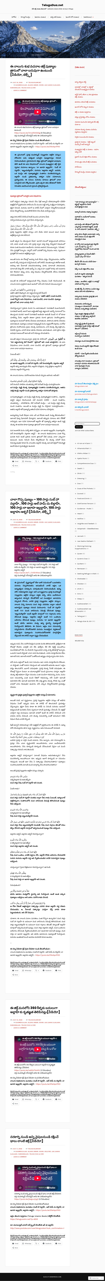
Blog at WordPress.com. (52, 1277)
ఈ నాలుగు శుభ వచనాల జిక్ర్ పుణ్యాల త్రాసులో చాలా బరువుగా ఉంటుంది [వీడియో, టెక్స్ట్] (33, 70)
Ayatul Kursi (82, 458)
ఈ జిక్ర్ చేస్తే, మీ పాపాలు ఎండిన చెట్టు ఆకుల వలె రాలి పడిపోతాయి (87, 290)
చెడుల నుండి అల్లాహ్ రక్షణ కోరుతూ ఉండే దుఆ (87, 347)
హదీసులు (78, 167)
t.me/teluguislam (82, 410)
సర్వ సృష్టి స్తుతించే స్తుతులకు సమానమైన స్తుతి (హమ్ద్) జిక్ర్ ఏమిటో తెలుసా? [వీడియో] (87, 326)
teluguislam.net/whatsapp (85, 402)
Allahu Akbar (33, 85)
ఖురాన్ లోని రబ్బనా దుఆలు (84, 107)
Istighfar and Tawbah (85, 523)
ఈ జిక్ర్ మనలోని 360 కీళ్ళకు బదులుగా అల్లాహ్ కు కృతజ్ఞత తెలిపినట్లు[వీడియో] (35, 1010)
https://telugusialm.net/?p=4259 (24, 1219)
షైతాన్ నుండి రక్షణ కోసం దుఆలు (86, 157)
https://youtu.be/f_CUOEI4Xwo (27, 573)
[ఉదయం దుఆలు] (40, 17)
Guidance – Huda (84, 508)
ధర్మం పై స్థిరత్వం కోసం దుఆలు (85, 117)
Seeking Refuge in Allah (86, 574)
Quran (79, 554)
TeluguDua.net (52, 5)
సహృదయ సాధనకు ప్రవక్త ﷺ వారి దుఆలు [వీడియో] (86, 297)
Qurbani (80, 564)
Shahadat (81, 579)
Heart (79, 514)
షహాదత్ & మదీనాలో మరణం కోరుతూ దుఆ (85, 218)
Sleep (79, 599)
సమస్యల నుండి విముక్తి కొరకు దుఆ (87, 341)
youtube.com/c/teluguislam (86, 394)
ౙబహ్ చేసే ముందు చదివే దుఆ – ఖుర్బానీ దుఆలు (86, 262)
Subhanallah (15, 87)
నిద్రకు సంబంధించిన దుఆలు (84, 137)
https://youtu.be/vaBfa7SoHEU (27, 1070)
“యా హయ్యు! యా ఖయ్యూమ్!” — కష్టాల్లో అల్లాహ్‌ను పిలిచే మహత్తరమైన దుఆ (87, 204)
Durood (80, 493)
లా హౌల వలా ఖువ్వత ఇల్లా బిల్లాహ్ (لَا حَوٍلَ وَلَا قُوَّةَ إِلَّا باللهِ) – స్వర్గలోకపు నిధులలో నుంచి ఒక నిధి (87, 246)
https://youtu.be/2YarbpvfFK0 (47, 147)
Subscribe (79, 427)
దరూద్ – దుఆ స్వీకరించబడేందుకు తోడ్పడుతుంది (86, 355)
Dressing (80, 478)
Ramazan (81, 569)
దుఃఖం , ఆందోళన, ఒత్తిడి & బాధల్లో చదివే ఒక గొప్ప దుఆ (87, 282)
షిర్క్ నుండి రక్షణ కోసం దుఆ (84, 269)
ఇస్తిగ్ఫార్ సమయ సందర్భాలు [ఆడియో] (82, 335)
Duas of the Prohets (85, 488)
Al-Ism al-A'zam (83, 443)
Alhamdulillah (21, 85)
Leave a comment (20, 90)
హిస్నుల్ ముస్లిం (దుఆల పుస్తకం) (85, 172)
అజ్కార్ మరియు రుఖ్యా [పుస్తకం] (86, 212)
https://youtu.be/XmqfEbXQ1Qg (27, 133)
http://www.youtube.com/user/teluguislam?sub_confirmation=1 (37, 1228)
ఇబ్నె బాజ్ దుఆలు (55, 17)
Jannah (80, 536)
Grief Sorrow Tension (85, 503)
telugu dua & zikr (28, 87)
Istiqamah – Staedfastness (88, 529)
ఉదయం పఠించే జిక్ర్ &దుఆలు (85, 102)
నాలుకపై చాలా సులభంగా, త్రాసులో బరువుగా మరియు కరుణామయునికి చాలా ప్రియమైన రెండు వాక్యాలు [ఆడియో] (87, 364)
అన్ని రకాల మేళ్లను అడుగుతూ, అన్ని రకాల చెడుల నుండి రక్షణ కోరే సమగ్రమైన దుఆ (87, 236)
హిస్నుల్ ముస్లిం (25, 17)
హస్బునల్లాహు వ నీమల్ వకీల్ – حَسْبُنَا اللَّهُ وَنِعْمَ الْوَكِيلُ (85, 255)
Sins (79, 594)
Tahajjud (80, 616)
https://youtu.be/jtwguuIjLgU (26, 1199)
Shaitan (80, 584)
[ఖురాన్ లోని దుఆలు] (72, 17)
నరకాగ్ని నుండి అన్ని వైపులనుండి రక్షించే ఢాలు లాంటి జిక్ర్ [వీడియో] (34, 1139)
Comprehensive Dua (85, 463)
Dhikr (41, 85)
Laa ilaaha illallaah (52, 85)
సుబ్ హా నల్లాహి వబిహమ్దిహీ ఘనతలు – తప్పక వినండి (84, 275)
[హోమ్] (14, 17)
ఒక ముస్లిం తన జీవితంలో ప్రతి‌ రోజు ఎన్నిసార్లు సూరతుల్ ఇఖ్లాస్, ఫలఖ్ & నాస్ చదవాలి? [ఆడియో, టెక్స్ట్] (87, 226)
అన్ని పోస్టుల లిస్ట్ (80, 82)
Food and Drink (83, 498)
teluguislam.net (34, 82)
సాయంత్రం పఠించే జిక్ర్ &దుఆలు (86, 162)
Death (79, 468)
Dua (79, 483)
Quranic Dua (82, 559)
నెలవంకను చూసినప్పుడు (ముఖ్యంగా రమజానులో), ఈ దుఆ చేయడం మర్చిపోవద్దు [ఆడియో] (86, 306)
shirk (79, 589)
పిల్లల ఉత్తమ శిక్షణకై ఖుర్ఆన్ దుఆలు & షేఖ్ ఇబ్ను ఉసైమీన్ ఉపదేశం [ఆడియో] (85, 316)
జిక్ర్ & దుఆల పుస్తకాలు (83, 112)
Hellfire (48, 1151)
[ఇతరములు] (88, 17)
